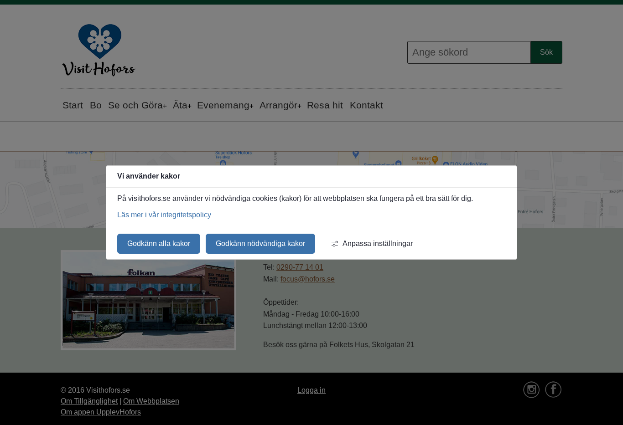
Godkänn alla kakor (158, 243)
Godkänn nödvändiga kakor (260, 243)
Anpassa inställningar (378, 243)
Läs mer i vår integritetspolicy (164, 215)
